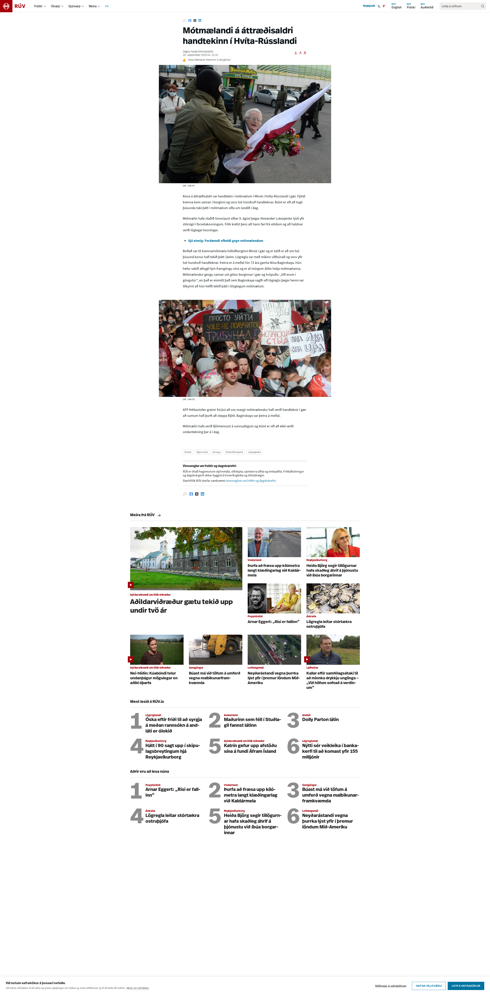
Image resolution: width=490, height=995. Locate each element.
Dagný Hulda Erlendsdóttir (198, 51)
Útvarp (55, 6)
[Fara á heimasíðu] (16, 6)
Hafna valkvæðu (429, 985)
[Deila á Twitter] (195, 20)
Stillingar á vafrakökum (390, 985)
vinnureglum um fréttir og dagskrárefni (250, 481)
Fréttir (38, 6)
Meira (92, 6)
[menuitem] (44, 6)
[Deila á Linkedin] (199, 20)
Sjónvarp (74, 6)
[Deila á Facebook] (190, 20)
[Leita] (483, 6)
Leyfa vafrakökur (466, 985)
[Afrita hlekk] (184, 20)
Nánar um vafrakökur (138, 988)
